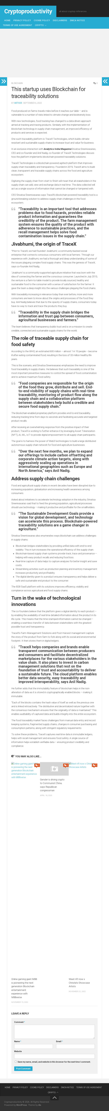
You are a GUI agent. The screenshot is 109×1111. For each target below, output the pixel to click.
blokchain (17, 83)
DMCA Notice (77, 20)
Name (17, 1041)
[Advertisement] (54, 53)
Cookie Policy (42, 20)
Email (59, 1041)
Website (18, 1051)
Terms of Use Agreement (17, 25)
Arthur (18, 103)
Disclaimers (60, 20)
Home (7, 20)
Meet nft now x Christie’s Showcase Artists (79, 983)
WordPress (21, 1105)
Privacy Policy (22, 20)
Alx (39, 1105)
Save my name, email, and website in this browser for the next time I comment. (54, 1062)
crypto (39, 25)
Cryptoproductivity (28, 11)
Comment (19, 1022)
